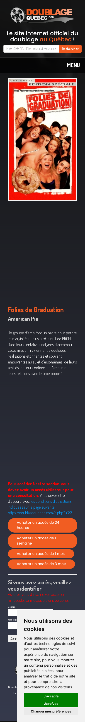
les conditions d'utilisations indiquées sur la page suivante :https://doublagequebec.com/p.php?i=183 (40, 507)
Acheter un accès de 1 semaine (36, 541)
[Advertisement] (42, 251)
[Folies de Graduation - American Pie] (42, 139)
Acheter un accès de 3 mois (41, 563)
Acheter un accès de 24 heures (38, 525)
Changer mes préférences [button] (51, 711)
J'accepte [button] (51, 696)
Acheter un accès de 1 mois (41, 553)
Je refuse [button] (51, 703)
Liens (16, 693)
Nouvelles (13, 687)
